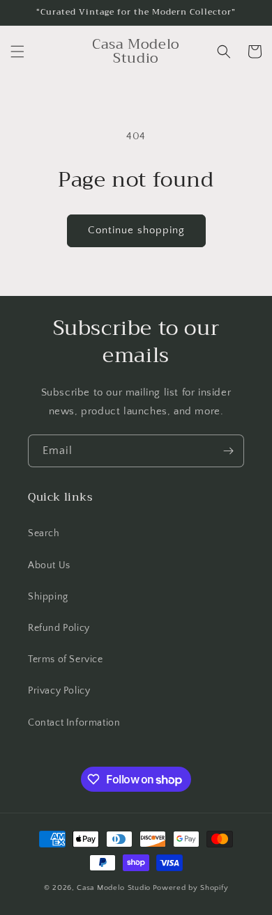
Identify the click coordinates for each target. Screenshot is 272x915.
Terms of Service (65, 659)
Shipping (48, 596)
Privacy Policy (59, 690)
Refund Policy (59, 628)
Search (44, 533)
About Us (49, 565)
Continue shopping (136, 230)
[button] (17, 51)
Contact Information (74, 722)
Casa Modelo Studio (114, 888)
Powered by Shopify (191, 888)
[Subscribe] (228, 451)
